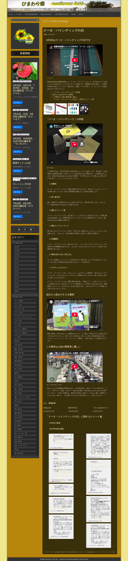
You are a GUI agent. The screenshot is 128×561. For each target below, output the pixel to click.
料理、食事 (25, 178)
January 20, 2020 (106, 521)
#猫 (65, 441)
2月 (15, 263)
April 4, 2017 (105, 457)
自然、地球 (17, 417)
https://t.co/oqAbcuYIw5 (99, 518)
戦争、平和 (17, 369)
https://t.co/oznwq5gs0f (99, 466)
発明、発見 (70, 552)
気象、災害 (17, 393)
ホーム (11, 14)
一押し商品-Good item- (61, 14)
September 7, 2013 (54, 494)
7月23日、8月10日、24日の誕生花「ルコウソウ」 (23, 206)
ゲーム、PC (17, 312)
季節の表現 (17, 361)
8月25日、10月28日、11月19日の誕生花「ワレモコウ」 (23, 141)
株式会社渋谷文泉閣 (54, 82)
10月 (14, 134)
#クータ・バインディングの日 (62, 459)
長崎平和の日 (73, 408)
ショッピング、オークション (21, 317)
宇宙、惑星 (17, 365)
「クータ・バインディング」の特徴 (66, 92)
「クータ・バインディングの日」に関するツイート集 (73, 99)
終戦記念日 (47, 408)
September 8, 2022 (68, 448)
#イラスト (59, 441)
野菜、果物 (33, 178)
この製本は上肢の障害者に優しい (65, 97)
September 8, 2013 (54, 538)
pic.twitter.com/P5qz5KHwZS (62, 476)
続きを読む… (17, 102)
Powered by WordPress (73, 559)
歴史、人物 (17, 389)
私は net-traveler (46, 14)
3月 (18, 81)
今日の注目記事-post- (31, 14)
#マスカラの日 (99, 464)
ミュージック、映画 (19, 333)
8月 (21, 81)
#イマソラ (56, 474)
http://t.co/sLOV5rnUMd (63, 491)
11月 (19, 134)
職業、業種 (17, 413)
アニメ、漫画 (17, 300)
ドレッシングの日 (22, 184)
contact (81, 14)
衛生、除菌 (17, 429)
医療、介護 (17, 357)
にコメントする (111, 552)
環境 (15, 405)
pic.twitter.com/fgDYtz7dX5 (100, 455)
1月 (14, 81)
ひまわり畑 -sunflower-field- (53, 3)
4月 (15, 271)
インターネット (18, 308)
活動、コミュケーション (20, 397)
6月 (15, 279)
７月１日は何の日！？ (100, 408)
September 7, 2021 (65, 481)
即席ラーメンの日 (22, 163)
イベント (16, 304)
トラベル (16, 325)
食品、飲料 (25, 159)
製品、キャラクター (79, 552)
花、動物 (16, 421)
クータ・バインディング (101, 552)
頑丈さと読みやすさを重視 (62, 95)
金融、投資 (17, 441)
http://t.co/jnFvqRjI (59, 508)
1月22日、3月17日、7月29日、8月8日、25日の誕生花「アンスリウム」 (23, 89)
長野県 (87, 84)
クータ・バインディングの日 (63, 30)
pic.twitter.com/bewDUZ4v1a (62, 444)
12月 (15, 255)
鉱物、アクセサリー (19, 445)
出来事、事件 (17, 353)
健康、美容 (17, 349)
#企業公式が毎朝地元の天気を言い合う (62, 454)
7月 (14, 110)
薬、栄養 (16, 425)
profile (73, 14)
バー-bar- (19, 14)
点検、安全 (17, 401)
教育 (63, 552)
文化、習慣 (17, 377)
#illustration (57, 442)
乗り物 (16, 341)
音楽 (15, 449)
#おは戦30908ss (65, 473)
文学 (66, 552)
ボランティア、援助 (19, 329)
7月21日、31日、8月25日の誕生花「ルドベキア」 (23, 116)
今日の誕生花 (27, 81)
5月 (15, 275)
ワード (51, 552)
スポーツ (16, 321)
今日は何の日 (57, 552)
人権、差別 (17, 345)
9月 (15, 291)
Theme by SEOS (83, 559)
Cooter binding (90, 552)
